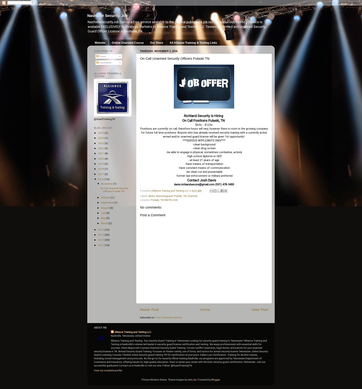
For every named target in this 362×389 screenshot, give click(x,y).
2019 (101, 163)
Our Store (156, 42)
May (103, 217)
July (103, 212)
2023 (101, 143)
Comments (104, 62)
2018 (101, 168)
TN (184, 195)
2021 (101, 153)
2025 (101, 132)
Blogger (215, 379)
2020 (101, 158)
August (105, 207)
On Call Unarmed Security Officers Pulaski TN (114, 190)
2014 (101, 234)
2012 (101, 245)
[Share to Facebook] (222, 191)
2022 (101, 148)
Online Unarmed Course (128, 42)
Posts (102, 56)
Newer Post (149, 309)
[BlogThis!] (215, 191)
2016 (101, 179)
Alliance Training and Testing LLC (133, 331)
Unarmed (192, 195)
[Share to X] (218, 191)
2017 (101, 174)
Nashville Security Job (107, 16)
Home (205, 309)
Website (100, 42)
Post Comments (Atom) (168, 317)
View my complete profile (108, 370)
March (104, 223)
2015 (101, 229)
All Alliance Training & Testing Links (193, 42)
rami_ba (192, 379)
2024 (101, 137)
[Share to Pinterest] (226, 191)
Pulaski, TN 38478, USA (164, 199)
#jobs (152, 195)
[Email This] (211, 191)
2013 (101, 239)
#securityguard (164, 195)
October (106, 197)
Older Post (259, 309)
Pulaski (178, 195)
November (107, 183)
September (107, 202)
